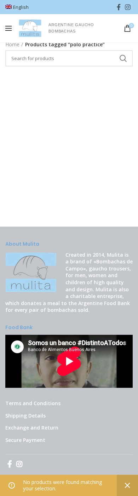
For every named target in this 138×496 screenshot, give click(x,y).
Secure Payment (25, 440)
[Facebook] (119, 7)
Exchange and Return (31, 427)
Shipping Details (25, 415)
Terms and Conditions (33, 403)
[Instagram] (128, 7)
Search (123, 58)
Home (12, 44)
